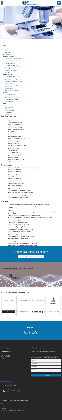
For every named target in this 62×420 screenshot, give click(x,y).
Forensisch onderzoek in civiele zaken (18, 197)
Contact (5, 105)
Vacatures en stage (9, 110)
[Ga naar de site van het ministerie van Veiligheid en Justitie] (16, 278)
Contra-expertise (12, 133)
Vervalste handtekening (14, 155)
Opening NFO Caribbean (14, 213)
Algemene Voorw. (9, 114)
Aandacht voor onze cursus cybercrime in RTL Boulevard (22, 243)
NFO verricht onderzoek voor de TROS (18, 238)
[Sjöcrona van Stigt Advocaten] (9, 311)
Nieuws (4, 103)
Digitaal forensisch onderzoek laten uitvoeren (19, 138)
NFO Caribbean (7, 54)
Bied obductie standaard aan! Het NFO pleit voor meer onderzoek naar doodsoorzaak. (30, 217)
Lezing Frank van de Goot (11, 99)
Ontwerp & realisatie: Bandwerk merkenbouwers (12, 410)
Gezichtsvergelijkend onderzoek (12, 67)
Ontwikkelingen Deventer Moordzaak (17, 234)
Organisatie (6, 47)
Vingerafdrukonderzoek (10, 70)
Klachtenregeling (9, 101)
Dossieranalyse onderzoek (15, 136)
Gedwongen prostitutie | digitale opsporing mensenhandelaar (24, 215)
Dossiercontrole (12, 134)
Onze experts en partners (11, 50)
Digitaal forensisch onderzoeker (16, 126)
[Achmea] (38, 311)
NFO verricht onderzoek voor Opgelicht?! (18, 219)
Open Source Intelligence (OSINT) (13, 81)
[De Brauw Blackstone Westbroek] (38, 300)
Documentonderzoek (10, 61)
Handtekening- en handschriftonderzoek (14, 58)
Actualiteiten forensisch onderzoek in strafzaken (20, 187)
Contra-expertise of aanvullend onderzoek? (19, 240)
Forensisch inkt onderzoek (11, 65)
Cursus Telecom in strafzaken (12, 96)
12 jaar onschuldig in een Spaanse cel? (18, 222)
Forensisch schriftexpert (14, 152)
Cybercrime (8, 78)
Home (4, 45)
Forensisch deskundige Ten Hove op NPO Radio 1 (21, 236)
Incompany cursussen (10, 94)
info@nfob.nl (4, 358)
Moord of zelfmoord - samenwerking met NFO (19, 231)
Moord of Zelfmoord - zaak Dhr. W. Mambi (18, 224)
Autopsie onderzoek (13, 120)
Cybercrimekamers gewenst (15, 233)
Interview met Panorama (14, 241)
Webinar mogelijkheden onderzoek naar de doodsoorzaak (23, 167)
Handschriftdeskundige (14, 147)
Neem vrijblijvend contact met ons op (31, 256)
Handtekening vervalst (14, 157)
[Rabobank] (53, 300)
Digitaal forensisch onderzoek (12, 76)
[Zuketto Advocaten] (53, 311)
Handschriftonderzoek (13, 143)
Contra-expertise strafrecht (15, 140)
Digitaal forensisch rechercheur (16, 129)
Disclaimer (3, 408)
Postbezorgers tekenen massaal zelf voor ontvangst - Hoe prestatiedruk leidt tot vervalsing (31, 212)
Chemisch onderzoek (10, 68)
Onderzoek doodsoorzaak (14, 119)
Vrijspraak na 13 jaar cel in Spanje (16, 226)
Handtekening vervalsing (14, 154)
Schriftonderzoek (12, 150)
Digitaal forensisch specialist (15, 127)
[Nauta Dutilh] (9, 300)
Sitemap (3, 406)
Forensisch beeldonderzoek (15, 122)
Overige (7, 72)
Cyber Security (8, 83)
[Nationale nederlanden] (23, 300)
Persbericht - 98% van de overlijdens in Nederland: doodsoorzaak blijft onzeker (28, 204)
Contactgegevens (9, 108)
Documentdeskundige (13, 141)
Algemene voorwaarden (7, 403)
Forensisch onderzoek (8, 56)
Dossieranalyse (12, 131)
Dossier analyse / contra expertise (13, 60)
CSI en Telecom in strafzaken (15, 185)
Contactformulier (9, 107)
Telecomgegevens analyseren (12, 90)
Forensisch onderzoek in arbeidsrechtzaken (19, 190)
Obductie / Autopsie (10, 63)
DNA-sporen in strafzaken (14, 169)
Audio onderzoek (9, 88)
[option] (31, 22)
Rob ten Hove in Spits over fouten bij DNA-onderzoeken (22, 245)
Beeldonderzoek (9, 86)
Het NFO (7, 49)
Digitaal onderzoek (7, 74)
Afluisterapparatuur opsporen (12, 85)
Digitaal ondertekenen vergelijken (16, 159)
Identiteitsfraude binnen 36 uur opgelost (18, 227)
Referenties (8, 52)
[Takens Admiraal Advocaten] (23, 311)
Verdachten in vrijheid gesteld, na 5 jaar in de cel (20, 229)
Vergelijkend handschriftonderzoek (17, 145)
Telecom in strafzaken (13, 173)
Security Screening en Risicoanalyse (14, 79)
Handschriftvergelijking (14, 148)
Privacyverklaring (9, 112)
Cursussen (5, 92)
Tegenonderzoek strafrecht (15, 161)
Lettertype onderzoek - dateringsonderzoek (19, 220)
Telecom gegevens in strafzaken (16, 181)
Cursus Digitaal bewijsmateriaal (12, 97)
